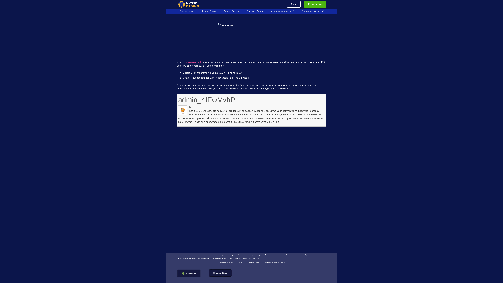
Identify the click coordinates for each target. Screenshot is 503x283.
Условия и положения (225, 262)
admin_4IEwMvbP (206, 100)
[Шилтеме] (190, 4)
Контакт (239, 262)
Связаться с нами (253, 262)
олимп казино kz (194, 62)
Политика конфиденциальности (274, 262)
